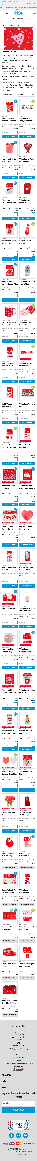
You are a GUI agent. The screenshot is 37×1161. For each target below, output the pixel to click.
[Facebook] (11, 1135)
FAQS (2, 4)
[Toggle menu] (2, 13)
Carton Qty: (10, 124)
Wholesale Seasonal (18, 85)
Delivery (16, 1)
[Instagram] (18, 1135)
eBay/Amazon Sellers (18, 19)
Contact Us (3, 1)
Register (29, 3)
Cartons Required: (6, 132)
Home (4, 25)
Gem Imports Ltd (8, 82)
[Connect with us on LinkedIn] (25, 1135)
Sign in (34, 3)
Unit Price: (4, 124)
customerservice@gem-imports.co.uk (18, 1063)
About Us (10, 1)
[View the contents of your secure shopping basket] (34, 13)
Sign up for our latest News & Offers (18, 1095)
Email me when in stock (9, 867)
